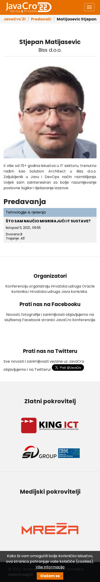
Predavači (41, 19)
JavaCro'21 (14, 19)
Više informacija (50, 567)
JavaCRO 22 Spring (28, 7)
